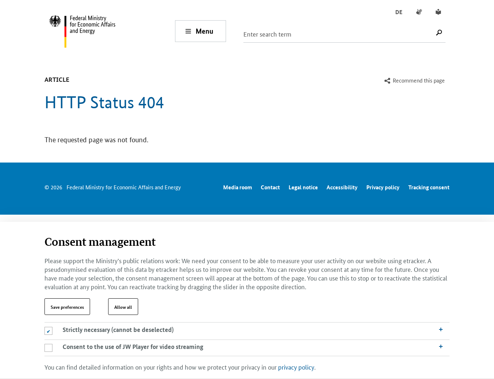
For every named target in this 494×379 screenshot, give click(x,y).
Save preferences (67, 306)
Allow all (123, 306)
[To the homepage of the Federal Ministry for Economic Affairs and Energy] (111, 31)
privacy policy (296, 366)
